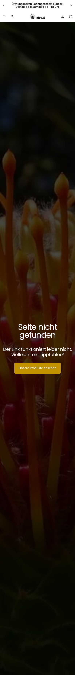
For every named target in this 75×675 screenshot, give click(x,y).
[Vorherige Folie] (4, 5)
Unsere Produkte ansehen (37, 368)
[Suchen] (12, 16)
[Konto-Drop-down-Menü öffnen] (63, 16)
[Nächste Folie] (71, 5)
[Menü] (4, 16)
